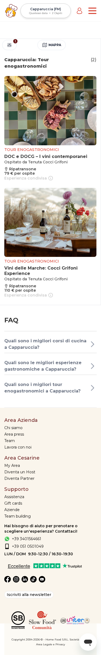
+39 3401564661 (26, 538)
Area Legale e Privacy (50, 644)
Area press (14, 434)
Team (9, 440)
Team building (17, 516)
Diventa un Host (19, 472)
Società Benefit (79, 639)
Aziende (12, 509)
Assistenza (14, 496)
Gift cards (13, 503)
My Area (12, 465)
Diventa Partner (19, 478)
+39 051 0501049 (28, 546)
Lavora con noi (18, 447)
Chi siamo (13, 427)
